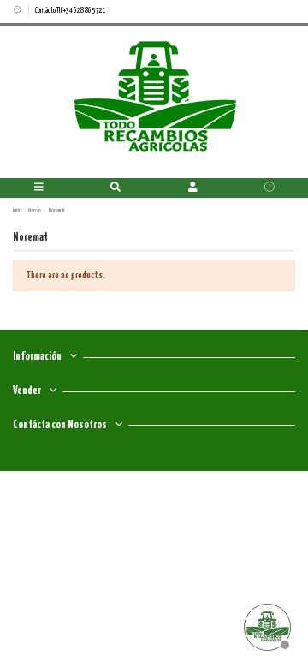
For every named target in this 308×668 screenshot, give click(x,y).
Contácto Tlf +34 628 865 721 (70, 11)
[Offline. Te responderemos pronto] (265, 625)
